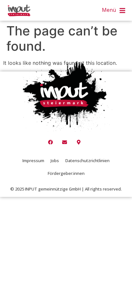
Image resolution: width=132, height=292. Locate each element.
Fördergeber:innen (66, 173)
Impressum (33, 160)
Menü (109, 9)
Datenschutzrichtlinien (87, 160)
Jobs (55, 160)
